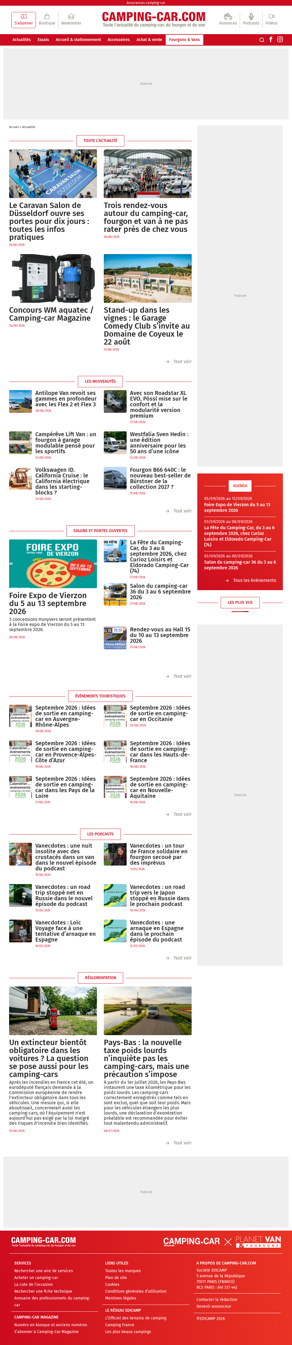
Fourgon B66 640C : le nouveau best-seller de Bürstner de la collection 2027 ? (160, 478)
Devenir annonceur (213, 1306)
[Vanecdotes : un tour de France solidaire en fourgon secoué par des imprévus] (115, 857)
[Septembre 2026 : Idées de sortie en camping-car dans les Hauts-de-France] (115, 754)
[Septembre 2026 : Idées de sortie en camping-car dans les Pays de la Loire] (20, 790)
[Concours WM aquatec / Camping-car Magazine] (53, 278)
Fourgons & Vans (184, 39)
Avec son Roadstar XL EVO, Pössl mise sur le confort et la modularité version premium (158, 404)
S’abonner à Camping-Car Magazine (46, 1331)
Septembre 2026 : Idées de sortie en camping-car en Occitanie (160, 713)
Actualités (22, 39)
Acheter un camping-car (36, 1277)
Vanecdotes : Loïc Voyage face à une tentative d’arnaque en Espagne (65, 931)
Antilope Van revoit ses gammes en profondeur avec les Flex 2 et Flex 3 (66, 399)
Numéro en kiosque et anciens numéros (50, 1325)
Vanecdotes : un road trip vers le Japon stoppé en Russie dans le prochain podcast (160, 895)
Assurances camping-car (146, 3)
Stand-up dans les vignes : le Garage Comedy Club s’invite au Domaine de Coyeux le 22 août (147, 326)
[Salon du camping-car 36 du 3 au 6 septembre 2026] (115, 594)
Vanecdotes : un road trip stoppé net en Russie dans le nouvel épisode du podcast (64, 895)
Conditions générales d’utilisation (136, 1291)
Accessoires (119, 39)
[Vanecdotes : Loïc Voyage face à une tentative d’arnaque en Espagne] (20, 934)
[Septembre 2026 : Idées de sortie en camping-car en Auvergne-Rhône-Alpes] (20, 719)
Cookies (112, 1284)
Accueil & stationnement (78, 39)
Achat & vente (149, 39)
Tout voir (183, 361)
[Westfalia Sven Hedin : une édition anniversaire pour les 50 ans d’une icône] (115, 445)
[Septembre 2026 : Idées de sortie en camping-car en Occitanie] (115, 716)
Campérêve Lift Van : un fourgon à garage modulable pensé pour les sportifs (65, 443)
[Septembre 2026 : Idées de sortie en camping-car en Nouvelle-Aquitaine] (115, 790)
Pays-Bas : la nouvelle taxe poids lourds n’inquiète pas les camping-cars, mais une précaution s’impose (146, 1058)
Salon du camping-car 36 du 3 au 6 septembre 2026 (160, 591)
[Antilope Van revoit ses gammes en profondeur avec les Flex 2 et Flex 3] (20, 401)
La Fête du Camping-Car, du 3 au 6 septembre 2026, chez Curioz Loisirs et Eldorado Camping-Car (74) (159, 556)
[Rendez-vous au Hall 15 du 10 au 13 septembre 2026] (115, 638)
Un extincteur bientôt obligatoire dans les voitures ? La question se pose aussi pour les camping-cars (48, 1058)
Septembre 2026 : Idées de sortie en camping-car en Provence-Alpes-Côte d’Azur (65, 752)
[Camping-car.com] (153, 20)
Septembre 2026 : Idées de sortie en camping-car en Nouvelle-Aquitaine (160, 787)
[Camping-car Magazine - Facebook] (271, 39)
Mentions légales (120, 1298)
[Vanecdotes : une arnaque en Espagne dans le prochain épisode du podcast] (115, 934)
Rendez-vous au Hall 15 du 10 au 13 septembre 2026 (160, 635)
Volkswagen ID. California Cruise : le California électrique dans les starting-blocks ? (62, 481)
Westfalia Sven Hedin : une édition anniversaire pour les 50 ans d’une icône (159, 443)
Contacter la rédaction (216, 1299)
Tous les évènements (254, 580)
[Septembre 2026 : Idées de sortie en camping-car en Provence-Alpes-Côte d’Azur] (20, 754)
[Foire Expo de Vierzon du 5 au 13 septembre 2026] (53, 563)
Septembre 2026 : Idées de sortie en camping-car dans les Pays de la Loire (65, 787)
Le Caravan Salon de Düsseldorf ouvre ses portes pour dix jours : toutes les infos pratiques (49, 221)
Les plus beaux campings (128, 1331)
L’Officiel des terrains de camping (135, 1318)
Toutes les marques (123, 1270)
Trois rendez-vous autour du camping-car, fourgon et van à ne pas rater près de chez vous (146, 217)
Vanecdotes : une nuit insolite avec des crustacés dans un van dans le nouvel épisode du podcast (65, 857)
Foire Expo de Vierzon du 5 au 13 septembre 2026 (48, 603)
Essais (43, 39)
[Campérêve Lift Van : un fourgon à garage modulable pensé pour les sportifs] (20, 445)
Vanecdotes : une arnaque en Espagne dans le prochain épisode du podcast (157, 931)
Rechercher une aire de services (43, 1270)
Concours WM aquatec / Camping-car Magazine (51, 314)
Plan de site (116, 1277)
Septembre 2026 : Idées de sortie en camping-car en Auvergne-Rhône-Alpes (65, 716)
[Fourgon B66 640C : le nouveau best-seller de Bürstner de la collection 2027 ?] (115, 481)
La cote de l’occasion (33, 1284)
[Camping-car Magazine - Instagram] (280, 39)
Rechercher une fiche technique (43, 1291)
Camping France (119, 1325)
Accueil (14, 127)
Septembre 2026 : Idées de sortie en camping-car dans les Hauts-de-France (160, 752)
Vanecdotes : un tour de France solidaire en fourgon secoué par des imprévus (159, 854)
